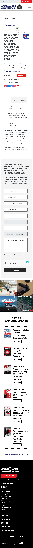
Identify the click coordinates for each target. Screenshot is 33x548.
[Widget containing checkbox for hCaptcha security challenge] (17, 263)
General (5, 515)
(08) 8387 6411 (8, 483)
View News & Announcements (15, 454)
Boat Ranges (7, 519)
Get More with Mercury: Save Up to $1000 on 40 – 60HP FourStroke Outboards (21, 413)
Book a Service (9, 476)
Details (7, 99)
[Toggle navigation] (29, 7)
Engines (4, 523)
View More (7, 333)
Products (5, 526)
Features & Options (23, 99)
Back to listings (10, 18)
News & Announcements (16, 319)
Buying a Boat (7, 530)
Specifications (15, 99)
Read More (17, 341)
